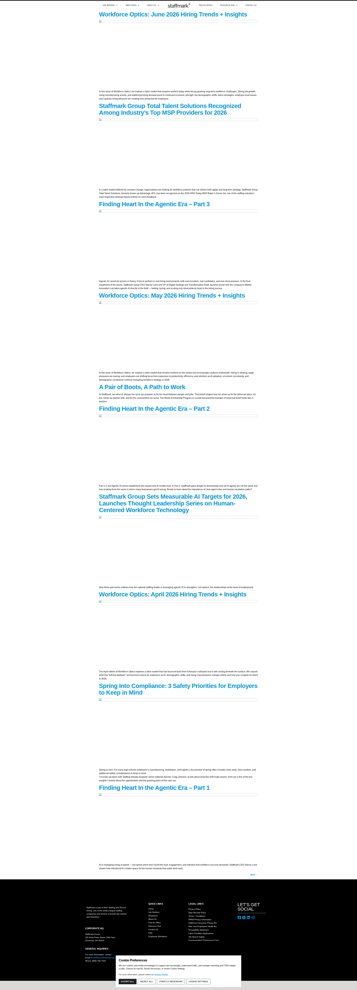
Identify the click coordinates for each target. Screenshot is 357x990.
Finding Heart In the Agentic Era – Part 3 (154, 204)
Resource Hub (227, 5)
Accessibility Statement (198, 930)
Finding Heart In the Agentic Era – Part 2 (154, 408)
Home (151, 909)
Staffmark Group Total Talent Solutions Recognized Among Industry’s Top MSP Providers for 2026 (170, 109)
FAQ (150, 933)
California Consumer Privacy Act (202, 923)
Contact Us (251, 5)
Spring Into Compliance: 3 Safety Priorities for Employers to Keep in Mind (178, 689)
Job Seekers (109, 5)
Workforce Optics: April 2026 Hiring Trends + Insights (172, 594)
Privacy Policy (194, 909)
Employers (131, 5)
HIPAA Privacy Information (199, 919)
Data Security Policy (197, 912)
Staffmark (179, 5)
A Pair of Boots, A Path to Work (142, 387)
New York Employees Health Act (202, 926)
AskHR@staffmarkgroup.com (105, 958)
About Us (151, 5)
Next (254, 875)
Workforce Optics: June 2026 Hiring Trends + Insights (173, 14)
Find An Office (206, 5)
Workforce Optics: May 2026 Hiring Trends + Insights (172, 295)
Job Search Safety (196, 937)
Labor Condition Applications (201, 933)
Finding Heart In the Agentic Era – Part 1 (154, 787)
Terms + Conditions (196, 916)
